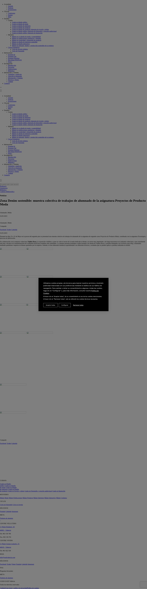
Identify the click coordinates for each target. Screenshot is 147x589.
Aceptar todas (50, 305)
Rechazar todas (78, 305)
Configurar (64, 305)
